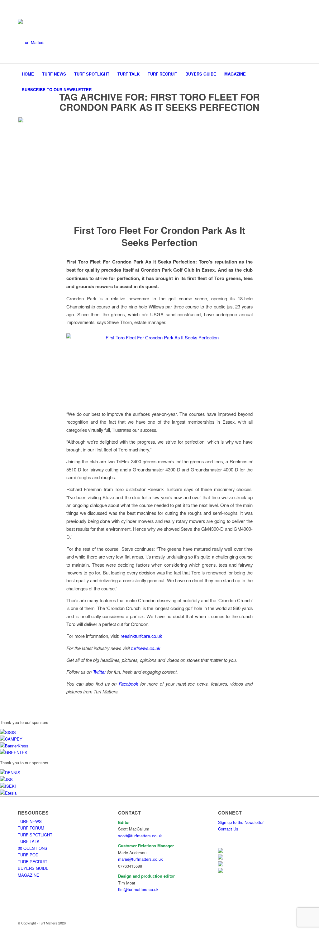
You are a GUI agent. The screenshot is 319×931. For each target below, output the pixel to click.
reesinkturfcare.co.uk (141, 636)
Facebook (128, 683)
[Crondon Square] (159, 166)
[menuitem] (28, 74)
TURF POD (28, 855)
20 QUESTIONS (32, 848)
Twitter (99, 671)
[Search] (297, 89)
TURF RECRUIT (32, 861)
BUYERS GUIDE (33, 868)
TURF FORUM (31, 828)
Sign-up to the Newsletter (241, 822)
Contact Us (228, 829)
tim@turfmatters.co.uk (138, 889)
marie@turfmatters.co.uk (140, 859)
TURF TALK (29, 841)
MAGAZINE (28, 875)
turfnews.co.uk (145, 648)
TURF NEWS (30, 821)
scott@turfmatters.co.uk (140, 836)
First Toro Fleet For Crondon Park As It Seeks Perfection (159, 236)
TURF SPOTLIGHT (35, 835)
